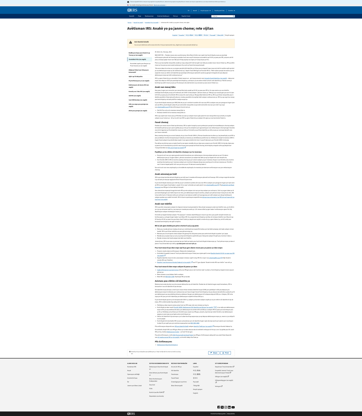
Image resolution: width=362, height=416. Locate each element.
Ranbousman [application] (149, 16)
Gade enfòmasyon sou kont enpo (168, 270)
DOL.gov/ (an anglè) (176, 148)
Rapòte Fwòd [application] (186, 16)
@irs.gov (163, 107)
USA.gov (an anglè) (221, 377)
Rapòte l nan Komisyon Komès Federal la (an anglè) (174, 262)
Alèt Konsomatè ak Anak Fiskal (183, 335)
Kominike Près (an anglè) (152, 22)
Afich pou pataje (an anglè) (138, 111)
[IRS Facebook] (218, 407)
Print (227, 353)
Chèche (233, 16)
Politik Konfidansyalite (218, 414)
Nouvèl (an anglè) (138, 22)
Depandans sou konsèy (156, 396)
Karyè (129, 370)
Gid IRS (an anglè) (135, 96)
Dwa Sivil (152, 385)
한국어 (206, 35)
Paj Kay (130, 22)
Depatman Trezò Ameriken (223, 367)
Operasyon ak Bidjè (133, 374)
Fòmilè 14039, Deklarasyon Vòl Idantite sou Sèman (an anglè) (195, 307)
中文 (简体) (189, 35)
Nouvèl (195, 10)
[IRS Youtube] (233, 407)
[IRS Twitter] (222, 407)
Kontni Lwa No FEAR (155, 392)
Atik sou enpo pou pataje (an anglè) (138, 105)
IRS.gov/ (181, 326)
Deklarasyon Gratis (173, 332)
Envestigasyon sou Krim (179, 382)
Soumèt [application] (131, 16)
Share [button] (215, 353)
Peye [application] (139, 16)
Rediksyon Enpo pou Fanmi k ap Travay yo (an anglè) (139, 54)
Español (181, 35)
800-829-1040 (170, 277)
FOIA (150, 389)
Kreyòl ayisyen (205, 10)
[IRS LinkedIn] (229, 407)
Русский (212, 35)
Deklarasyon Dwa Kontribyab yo (167, 345)
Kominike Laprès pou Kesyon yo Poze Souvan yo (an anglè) (140, 64)
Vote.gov (218, 386)
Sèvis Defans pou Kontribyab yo (158, 374)
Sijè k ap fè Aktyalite (136, 76)
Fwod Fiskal (175, 378)
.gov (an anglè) (203, 326)
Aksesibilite (231, 414)
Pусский (195, 382)
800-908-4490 (195, 323)
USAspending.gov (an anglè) (224, 380)
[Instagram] (225, 407)
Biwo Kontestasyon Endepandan (155, 380)
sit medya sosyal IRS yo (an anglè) (168, 337)
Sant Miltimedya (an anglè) (138, 100)
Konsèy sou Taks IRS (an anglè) (139, 91)
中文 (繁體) (198, 35)
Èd (188, 10)
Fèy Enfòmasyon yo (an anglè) (139, 81)
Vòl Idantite (175, 370)
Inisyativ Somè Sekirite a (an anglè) (215, 78)
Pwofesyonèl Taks (219, 10)
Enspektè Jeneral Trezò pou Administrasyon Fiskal (224, 372)
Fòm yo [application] (175, 16)
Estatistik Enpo (132, 378)
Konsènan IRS (131, 367)
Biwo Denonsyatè (177, 386)
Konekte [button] (230, 10)
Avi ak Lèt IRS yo (176, 367)
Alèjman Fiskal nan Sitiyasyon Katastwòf (139, 71)
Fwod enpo (174, 374)
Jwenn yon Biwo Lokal (134, 386)
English (174, 35)
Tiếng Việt (220, 35)
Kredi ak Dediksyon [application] (163, 16)
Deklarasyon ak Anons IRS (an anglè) (139, 86)
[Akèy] (132, 9)
